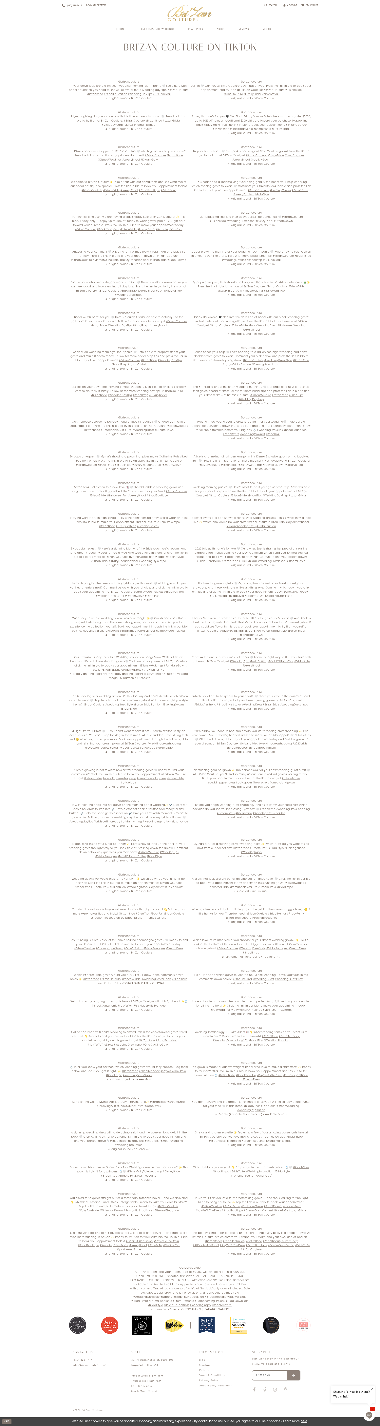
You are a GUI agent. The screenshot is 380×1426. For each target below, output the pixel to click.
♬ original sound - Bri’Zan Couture (128, 98)
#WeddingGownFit (252, 434)
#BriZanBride (147, 1040)
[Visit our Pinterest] (285, 1389)
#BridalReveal (273, 1206)
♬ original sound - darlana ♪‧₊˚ (129, 1149)
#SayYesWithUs (127, 1006)
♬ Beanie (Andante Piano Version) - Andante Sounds (251, 1114)
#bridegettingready (107, 821)
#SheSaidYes (171, 1245)
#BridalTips (296, 395)
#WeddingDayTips (140, 94)
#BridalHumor (277, 914)
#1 (200, 387)
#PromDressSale (183, 1301)
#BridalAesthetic (205, 704)
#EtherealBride (219, 887)
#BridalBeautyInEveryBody (280, 1241)
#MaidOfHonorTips (281, 661)
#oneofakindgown (282, 782)
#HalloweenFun (117, 495)
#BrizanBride (95, 94)
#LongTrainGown (251, 635)
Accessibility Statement (215, 1386)
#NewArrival (270, 94)
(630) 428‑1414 (83, 1360)
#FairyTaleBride (89, 1210)
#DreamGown (150, 160)
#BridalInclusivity (234, 1241)
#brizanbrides (249, 743)
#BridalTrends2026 (209, 561)
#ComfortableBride (169, 291)
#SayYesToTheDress (100, 1045)
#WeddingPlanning (277, 1040)
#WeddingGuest (263, 979)
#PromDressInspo (168, 522)
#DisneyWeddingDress (170, 631)
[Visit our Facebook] (254, 1389)
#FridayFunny (296, 914)
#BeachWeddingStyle (169, 557)
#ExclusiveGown (252, 1206)
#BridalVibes (252, 1106)
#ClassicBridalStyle (274, 631)
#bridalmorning (131, 821)
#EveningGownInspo (265, 364)
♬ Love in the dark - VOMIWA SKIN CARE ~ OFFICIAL (128, 983)
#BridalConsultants (104, 1006)
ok (7, 1421)
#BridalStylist (231, 434)
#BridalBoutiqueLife (239, 918)
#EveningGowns (280, 190)
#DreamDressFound (281, 1245)
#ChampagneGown (109, 948)
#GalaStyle (262, 194)
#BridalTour (168, 190)
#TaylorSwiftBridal (297, 522)
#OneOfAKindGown (297, 592)
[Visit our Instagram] (275, 1389)
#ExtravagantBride (295, 1075)
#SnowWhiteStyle (153, 670)
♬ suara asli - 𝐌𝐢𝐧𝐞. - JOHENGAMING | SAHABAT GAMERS (190, 1309)
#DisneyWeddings (109, 160)
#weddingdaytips (81, 821)
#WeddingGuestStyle (278, 360)
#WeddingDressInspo (241, 221)
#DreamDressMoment (258, 1210)
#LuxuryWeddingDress (139, 430)
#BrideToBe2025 (222, 1305)
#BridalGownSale (237, 1301)
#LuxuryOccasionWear (134, 260)
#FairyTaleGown (273, 465)
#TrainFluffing (259, 661)
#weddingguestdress (221, 782)
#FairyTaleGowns (108, 631)
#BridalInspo (123, 465)
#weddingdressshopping (164, 743)
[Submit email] (293, 1375)
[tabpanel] (77, 1325)
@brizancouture (129, 82)
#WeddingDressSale (169, 229)
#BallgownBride (274, 291)
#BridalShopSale (215, 1297)
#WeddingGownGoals (156, 979)
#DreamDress (226, 813)
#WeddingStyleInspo (152, 561)
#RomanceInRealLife (243, 887)
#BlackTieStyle (176, 260)
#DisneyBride (171, 1171)
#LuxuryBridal (162, 94)
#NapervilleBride (172, 1297)
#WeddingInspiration (251, 1110)
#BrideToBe (268, 1106)
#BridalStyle (236, 596)
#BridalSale (231, 1293)
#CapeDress (152, 1106)
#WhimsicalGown (111, 1210)
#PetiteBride (254, 1241)
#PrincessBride (131, 979)
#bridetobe (147, 748)
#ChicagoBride (295, 848)
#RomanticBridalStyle (138, 1210)
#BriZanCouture (168, 1206)
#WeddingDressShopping (293, 809)
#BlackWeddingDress (262, 325)
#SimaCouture (233, 94)
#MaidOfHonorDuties (132, 856)
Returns (204, 1370)
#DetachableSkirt (112, 430)
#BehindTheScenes (264, 918)
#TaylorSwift (156, 887)
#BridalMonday (166, 1040)
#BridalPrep (254, 260)
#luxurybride (164, 748)
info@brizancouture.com (89, 1365)
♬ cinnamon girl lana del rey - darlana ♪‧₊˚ (251, 957)
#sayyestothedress (97, 748)
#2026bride (300, 743)
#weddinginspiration (157, 821)
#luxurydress (261, 782)
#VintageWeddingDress (117, 125)
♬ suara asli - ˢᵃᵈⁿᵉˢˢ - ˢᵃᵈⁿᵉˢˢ (251, 891)
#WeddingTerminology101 (230, 1040)
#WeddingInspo (251, 852)
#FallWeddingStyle (223, 1010)
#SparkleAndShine (129, 1249)
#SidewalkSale (237, 1297)
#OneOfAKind (133, 948)
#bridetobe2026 (237, 748)
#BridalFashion (266, 526)
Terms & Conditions (212, 1376)
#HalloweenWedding (291, 325)
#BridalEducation (115, 94)
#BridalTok (272, 434)
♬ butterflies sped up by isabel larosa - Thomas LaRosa (129, 918)
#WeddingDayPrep (251, 399)
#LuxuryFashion (243, 194)
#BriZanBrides (231, 1206)
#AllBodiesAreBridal (206, 1245)
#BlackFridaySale (241, 129)
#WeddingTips (239, 661)
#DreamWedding (287, 1106)
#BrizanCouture (178, 90)
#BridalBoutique (149, 190)
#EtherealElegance (166, 1210)
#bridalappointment (262, 748)
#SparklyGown (260, 160)
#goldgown (244, 782)
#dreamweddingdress (124, 748)
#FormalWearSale (160, 1301)
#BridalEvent (139, 1301)
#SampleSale (262, 129)
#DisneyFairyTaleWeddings (144, 1171)
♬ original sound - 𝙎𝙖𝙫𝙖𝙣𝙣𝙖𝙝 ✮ (129, 1079)
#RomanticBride (145, 125)
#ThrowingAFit (106, 1106)
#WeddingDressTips (270, 430)
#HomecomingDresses (210, 1301)
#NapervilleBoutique (152, 1006)
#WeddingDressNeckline (269, 813)
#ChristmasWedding (249, 291)
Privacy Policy (209, 1381)
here (304, 1421)
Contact (205, 1365)
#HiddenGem (292, 1206)
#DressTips (142, 914)
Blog (202, 1360)
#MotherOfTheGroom (277, 1010)
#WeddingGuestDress (289, 979)
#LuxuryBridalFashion (237, 364)
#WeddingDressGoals (110, 596)
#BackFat (156, 914)
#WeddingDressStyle (252, 948)
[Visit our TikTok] (264, 1390)
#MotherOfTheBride (106, 260)
